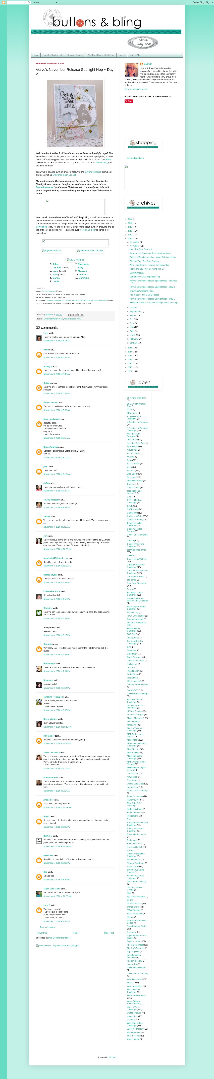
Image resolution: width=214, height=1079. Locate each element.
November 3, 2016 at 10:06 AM (57, 549)
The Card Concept (135, 945)
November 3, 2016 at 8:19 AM (56, 474)
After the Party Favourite (133, 435)
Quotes (122, 55)
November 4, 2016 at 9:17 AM (56, 791)
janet (45, 466)
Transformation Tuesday (134, 956)
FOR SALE (132, 634)
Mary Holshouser (51, 419)
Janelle (46, 516)
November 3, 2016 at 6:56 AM (56, 438)
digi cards (131, 580)
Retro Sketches (134, 843)
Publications (132, 816)
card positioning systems (134, 492)
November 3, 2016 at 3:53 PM (56, 655)
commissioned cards (136, 550)
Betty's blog (101, 162)
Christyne (84, 278)
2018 (130, 231)
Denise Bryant (50, 575)
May (132, 327)
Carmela (47, 644)
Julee (55, 264)
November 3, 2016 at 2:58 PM (56, 618)
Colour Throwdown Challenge (135, 545)
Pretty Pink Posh (134, 809)
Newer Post (42, 933)
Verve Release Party (72, 319)
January (134, 343)
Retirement (132, 840)
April (132, 331)
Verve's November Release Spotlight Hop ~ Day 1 (152, 299)
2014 (130, 352)
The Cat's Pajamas (135, 948)
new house (132, 777)
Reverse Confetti (134, 847)
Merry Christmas (137, 273)
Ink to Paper (132, 674)
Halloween (132, 664)
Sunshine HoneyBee (53, 697)
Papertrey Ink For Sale (53, 55)
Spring (130, 900)
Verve (61, 319)
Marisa (56, 278)
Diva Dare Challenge (136, 583)
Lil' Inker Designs (135, 711)
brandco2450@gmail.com (55, 558)
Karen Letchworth (52, 752)
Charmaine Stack (51, 591)
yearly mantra (133, 1039)
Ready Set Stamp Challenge (135, 829)
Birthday (131, 470)
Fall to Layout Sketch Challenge (136, 607)
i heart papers (133, 671)
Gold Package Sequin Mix (97, 300)
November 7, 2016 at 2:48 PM (56, 921)
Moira (46, 350)
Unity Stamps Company (137, 973)
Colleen (47, 383)
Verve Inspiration (134, 986)
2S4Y (129, 409)
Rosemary (48, 680)
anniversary (132, 440)
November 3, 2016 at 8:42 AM (56, 507)
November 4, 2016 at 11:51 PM (57, 846)
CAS (129, 497)
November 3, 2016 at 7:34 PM (56, 671)
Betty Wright (49, 664)
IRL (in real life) (134, 681)
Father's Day (132, 612)
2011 (130, 363)
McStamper (49, 736)
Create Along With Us (136, 559)
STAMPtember (133, 910)
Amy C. (46, 816)
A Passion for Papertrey (137, 422)
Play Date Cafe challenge (134, 804)
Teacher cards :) (134, 941)
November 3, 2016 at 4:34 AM (56, 357)
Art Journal (132, 450)
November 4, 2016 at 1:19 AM (56, 768)
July (132, 319)
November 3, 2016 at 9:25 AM (56, 527)
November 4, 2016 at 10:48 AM (57, 807)
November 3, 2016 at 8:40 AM (56, 491)
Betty (80, 267)
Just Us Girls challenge (137, 694)
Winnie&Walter (134, 1032)
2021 (130, 223)
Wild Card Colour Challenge (135, 1024)
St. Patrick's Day (134, 903)
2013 (130, 355)
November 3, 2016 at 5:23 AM (56, 393)
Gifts (129, 647)
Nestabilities (132, 773)
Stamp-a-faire (133, 907)
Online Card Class (135, 784)
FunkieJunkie (133, 638)
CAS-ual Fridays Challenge (134, 501)
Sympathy (131, 932)
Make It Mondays (134, 718)
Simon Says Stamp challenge (135, 877)
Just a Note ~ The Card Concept (144, 295)
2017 (130, 235)
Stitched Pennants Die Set (75, 300)
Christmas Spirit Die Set (64, 175)
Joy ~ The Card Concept (141, 249)
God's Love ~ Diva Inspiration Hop (145, 277)
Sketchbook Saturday (136, 881)
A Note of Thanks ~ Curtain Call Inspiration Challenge (154, 303)
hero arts (131, 667)
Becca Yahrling (50, 447)
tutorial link (132, 964)
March (133, 335)
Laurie (56, 281)
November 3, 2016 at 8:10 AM (56, 457)
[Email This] (69, 314)
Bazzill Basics (133, 463)
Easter (130, 589)
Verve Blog (41, 227)
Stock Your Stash (134, 914)
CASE (130, 506)
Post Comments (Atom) (58, 938)
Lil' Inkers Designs (135, 714)
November (135, 246)
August (133, 315)
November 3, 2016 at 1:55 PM (56, 599)
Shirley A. (48, 366)
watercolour (132, 1016)
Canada (130, 484)
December (135, 242)
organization (132, 787)
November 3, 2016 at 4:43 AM (56, 374)
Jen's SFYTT (132, 690)
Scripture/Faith (133, 859)
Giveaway (131, 650)
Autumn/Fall (132, 453)
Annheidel (48, 800)
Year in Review (134, 1036)
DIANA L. (47, 836)
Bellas (130, 467)
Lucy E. (46, 905)
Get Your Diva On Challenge (135, 642)
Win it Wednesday (135, 1029)
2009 (130, 371)
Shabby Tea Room (135, 863)
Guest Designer (134, 657)
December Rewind (135, 576)
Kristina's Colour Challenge (134, 700)
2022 (130, 219)
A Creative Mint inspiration (134, 417)
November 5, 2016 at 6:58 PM (56, 880)
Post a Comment (47, 927)
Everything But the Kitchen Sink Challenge (137, 599)
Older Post (109, 933)
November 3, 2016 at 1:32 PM (56, 582)
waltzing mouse (134, 1013)
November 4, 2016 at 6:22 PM (56, 827)
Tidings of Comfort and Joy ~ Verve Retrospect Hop (153, 257)
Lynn (55, 271)
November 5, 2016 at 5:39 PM (56, 863)
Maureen (82, 271)
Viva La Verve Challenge (133, 1008)
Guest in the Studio (135, 661)
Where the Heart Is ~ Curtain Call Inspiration (150, 265)
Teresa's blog (88, 230)
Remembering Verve (136, 834)
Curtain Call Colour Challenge (136, 566)
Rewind (130, 850)
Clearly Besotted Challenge (134, 524)
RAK (129, 819)
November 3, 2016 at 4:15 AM (56, 341)
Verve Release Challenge (133, 990)
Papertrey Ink (133, 800)
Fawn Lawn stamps (136, 616)
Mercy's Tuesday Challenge (134, 729)
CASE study (132, 509)
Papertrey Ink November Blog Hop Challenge (150, 253)
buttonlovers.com (135, 481)
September (135, 311)
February (134, 339)
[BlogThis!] (72, 314)
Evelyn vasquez (51, 402)
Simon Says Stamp (135, 158)
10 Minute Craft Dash (136, 398)
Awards (130, 457)
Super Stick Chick (52, 889)
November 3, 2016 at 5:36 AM (56, 410)
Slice (129, 893)
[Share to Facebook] (79, 314)
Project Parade (134, 812)
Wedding (131, 1020)
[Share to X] (76, 314)
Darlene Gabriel (50, 777)
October (134, 307)
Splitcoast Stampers (136, 896)
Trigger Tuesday (134, 961)
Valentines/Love (134, 979)
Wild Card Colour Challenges (101, 55)
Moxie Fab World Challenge (134, 757)
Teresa (82, 274)
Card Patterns (133, 487)
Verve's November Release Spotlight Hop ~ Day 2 (152, 287)
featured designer (135, 619)
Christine (47, 608)
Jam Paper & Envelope (137, 684)
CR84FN (131, 555)
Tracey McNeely (51, 500)
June (132, 323)
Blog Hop (131, 477)
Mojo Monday (133, 749)
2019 (130, 227)
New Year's (132, 780)
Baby (129, 460)
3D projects (132, 413)
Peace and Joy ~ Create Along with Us (147, 269)
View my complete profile (136, 89)
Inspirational (132, 678)
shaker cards (133, 866)
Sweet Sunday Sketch (137, 926)
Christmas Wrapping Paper (142, 291)
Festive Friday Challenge (133, 629)
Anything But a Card (136, 443)
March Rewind (133, 721)
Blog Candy (132, 474)
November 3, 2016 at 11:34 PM (57, 743)
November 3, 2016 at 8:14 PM (56, 688)
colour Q (131, 540)
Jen (45, 536)
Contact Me (135, 55)
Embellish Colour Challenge (135, 593)
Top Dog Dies (133, 952)
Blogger (112, 1057)
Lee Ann (57, 267)
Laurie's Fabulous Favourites (135, 706)
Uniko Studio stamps (136, 967)
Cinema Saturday (135, 520)
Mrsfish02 (48, 855)
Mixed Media (133, 740)
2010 (130, 367)
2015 (130, 348)
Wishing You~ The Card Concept (144, 261)
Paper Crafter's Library (137, 790)
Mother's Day (133, 752)
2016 (130, 238)
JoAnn (46, 483)
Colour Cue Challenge (137, 535)
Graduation (132, 654)
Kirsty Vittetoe (50, 719)
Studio (130, 917)
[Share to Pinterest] (82, 314)
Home (35, 55)
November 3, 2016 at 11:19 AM (57, 566)
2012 (130, 359)
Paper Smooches (135, 796)
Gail (45, 872)
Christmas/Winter (51, 319)
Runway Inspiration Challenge (136, 855)
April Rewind (133, 446)
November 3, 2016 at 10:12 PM (57, 727)
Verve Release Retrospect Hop (134, 1002)
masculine (131, 725)
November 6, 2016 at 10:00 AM (57, 896)
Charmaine (83, 264)
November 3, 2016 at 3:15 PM (56, 635)
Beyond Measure (93, 172)
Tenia (55, 274)
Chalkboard (132, 513)
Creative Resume (75, 55)
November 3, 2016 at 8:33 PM (56, 710)
